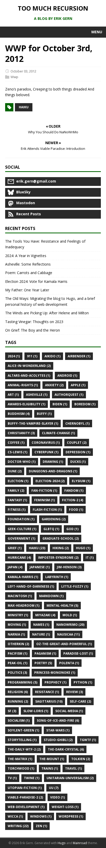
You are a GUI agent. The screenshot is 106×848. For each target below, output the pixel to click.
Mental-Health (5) (62, 605)
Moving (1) (17, 624)
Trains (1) (49, 768)
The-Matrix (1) (20, 759)
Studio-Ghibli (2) (58, 740)
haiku (24, 107)
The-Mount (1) (51, 759)
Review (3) (74, 692)
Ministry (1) (18, 615)
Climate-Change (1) (58, 433)
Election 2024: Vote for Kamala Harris (36, 281)
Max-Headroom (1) (23, 605)
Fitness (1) (16, 509)
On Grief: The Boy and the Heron (32, 330)
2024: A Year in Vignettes (25, 255)
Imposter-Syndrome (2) (58, 557)
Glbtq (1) (51, 529)
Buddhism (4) (19, 413)
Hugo (62, 843)
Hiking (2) (60, 548)
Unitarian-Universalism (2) (70, 778)
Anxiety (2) (54, 385)
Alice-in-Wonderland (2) (29, 366)
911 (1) (32, 356)
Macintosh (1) (20, 596)
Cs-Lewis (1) (17, 452)
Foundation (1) (21, 519)
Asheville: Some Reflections (28, 264)
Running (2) (18, 701)
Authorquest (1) (69, 394)
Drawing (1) (53, 461)
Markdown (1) (51, 596)
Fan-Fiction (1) (44, 490)
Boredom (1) (84, 404)
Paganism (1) (45, 653)
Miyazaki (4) (45, 615)
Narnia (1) (16, 634)
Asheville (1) (36, 394)
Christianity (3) (21, 433)
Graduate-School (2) (60, 538)
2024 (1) (14, 356)
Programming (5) (22, 682)
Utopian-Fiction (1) (25, 788)
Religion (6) (18, 692)
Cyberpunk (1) (46, 452)
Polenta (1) (69, 663)
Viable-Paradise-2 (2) (25, 797)
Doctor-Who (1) (22, 461)
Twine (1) (31, 778)
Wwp (14, 77)
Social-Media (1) (69, 711)
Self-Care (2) (80, 701)
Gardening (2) (54, 519)
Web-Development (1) (26, 807)
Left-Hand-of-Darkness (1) (31, 586)
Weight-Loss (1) (65, 807)
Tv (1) (12, 778)
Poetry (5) (43, 663)
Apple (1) (78, 385)
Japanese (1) (40, 567)
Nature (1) (41, 634)
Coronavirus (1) (46, 442)
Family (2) (16, 490)
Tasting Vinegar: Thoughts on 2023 (34, 321)
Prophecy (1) (55, 682)
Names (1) (41, 624)
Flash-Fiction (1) (47, 509)
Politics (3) (17, 672)
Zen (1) (41, 826)
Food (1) (76, 509)
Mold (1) (70, 615)
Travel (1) (73, 768)
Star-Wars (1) (57, 730)
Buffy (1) (44, 413)
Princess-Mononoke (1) (54, 672)
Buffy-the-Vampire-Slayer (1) (33, 423)
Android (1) (67, 375)
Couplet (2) (76, 442)
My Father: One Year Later (27, 289)
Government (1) (21, 538)
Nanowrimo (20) (70, 624)
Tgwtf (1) (88, 740)
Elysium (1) (81, 481)
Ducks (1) (78, 461)
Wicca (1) (15, 816)
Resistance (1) (47, 692)
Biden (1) (59, 404)
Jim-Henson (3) (69, 567)
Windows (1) (40, 816)
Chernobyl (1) (77, 423)
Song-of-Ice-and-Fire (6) (58, 720)
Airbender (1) (79, 356)
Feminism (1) (44, 500)
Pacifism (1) (17, 653)
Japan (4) (15, 567)
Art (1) (13, 394)
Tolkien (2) (80, 759)
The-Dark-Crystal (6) (66, 749)
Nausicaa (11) (68, 634)
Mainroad (80, 843)
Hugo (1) (83, 548)
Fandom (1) (73, 490)
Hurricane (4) (19, 557)
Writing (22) (18, 826)
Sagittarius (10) (49, 701)
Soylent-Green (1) (23, 730)
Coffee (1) (16, 442)
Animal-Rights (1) (23, 385)
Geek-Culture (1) (22, 529)
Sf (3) (12, 711)
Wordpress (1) (71, 816)
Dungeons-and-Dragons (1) (53, 471)
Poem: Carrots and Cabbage (28, 272)
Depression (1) (78, 452)
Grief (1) (15, 548)
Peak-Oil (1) (17, 663)
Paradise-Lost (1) (78, 653)
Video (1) (57, 797)
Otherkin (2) (18, 644)
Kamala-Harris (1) (23, 577)
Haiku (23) (37, 548)
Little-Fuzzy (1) (74, 586)
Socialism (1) (19, 720)
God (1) (72, 529)
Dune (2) (15, 471)
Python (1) (83, 682)
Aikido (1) (52, 356)
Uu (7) (53, 788)
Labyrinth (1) (56, 577)
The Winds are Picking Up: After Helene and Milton (47, 312)
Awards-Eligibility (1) (26, 404)
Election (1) (18, 481)
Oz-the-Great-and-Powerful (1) (64, 644)
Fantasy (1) (17, 500)
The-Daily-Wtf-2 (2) (24, 749)
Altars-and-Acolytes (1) (29, 375)
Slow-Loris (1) (35, 711)
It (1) (90, 557)
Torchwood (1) (21, 768)
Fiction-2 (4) (72, 500)
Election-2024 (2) (50, 481)
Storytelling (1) (22, 740)
